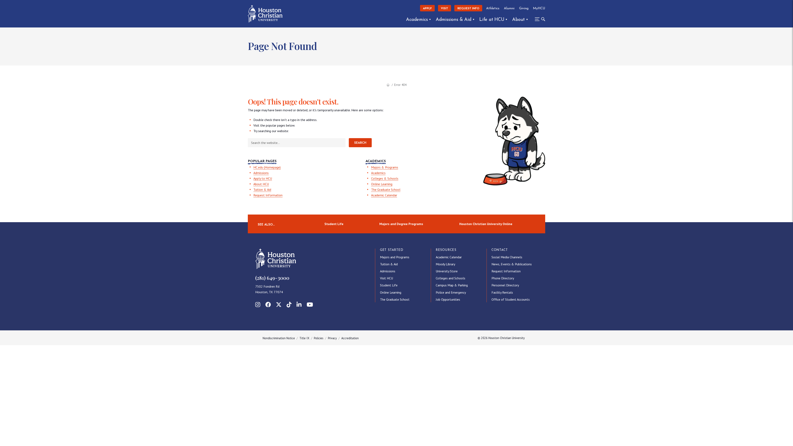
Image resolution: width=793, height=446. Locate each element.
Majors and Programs (394, 257)
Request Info (468, 8)
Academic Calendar (384, 195)
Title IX (304, 338)
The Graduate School (385, 189)
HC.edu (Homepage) (267, 167)
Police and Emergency (451, 292)
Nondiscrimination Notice (279, 338)
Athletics (492, 8)
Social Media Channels (506, 257)
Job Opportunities (448, 299)
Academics (417, 19)
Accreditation (350, 338)
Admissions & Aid (453, 19)
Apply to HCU (262, 178)
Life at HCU (491, 19)
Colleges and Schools (450, 278)
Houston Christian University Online (485, 224)
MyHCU (539, 8)
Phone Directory (502, 278)
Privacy (332, 338)
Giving (523, 8)
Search (360, 143)
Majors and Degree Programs (401, 224)
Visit (444, 8)
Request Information (268, 195)
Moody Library (445, 264)
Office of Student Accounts (510, 299)
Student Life (333, 224)
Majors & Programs (384, 167)
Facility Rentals (502, 292)
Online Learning (381, 184)
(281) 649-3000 (272, 277)
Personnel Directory (505, 285)
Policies (318, 338)
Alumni (509, 8)
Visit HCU (386, 278)
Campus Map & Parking (452, 285)
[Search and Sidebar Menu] (538, 19)
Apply (427, 8)
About (518, 19)
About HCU (261, 184)
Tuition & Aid (262, 189)
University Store (447, 271)
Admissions (261, 173)
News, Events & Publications (511, 264)
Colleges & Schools (384, 178)
